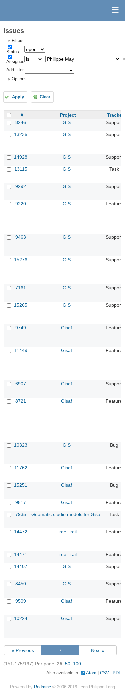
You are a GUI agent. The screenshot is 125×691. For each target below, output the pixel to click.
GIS (67, 122)
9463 (20, 237)
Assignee (15, 61)
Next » (98, 650)
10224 (20, 618)
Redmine (42, 687)
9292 (20, 186)
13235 (20, 134)
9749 (20, 327)
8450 (20, 583)
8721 (20, 401)
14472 (20, 531)
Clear (45, 97)
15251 (20, 485)
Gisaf (66, 327)
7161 (20, 287)
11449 (20, 350)
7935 (20, 514)
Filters (18, 40)
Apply (18, 97)
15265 (20, 305)
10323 (20, 445)
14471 (20, 554)
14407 (20, 566)
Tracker (115, 115)
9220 (20, 203)
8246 (20, 122)
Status (12, 52)
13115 (20, 169)
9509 (20, 601)
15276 (20, 259)
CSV (104, 673)
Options (19, 79)
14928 (20, 157)
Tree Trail (67, 531)
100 (77, 663)
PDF (117, 673)
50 (67, 663)
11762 (20, 467)
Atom (91, 673)
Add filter (15, 70)
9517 (20, 502)
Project (68, 115)
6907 (20, 383)
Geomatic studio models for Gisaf (66, 514)
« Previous (23, 650)
